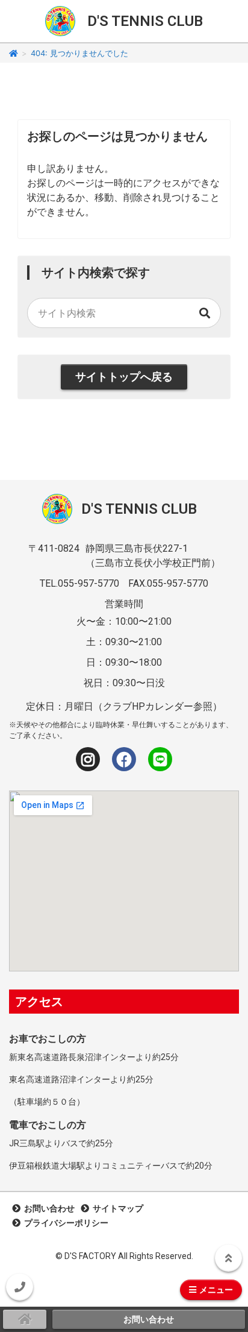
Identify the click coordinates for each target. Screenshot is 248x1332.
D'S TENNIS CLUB (145, 21)
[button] (19, 1287)
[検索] (205, 312)
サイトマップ (116, 1208)
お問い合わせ (47, 1208)
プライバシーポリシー (64, 1223)
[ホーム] (13, 53)
